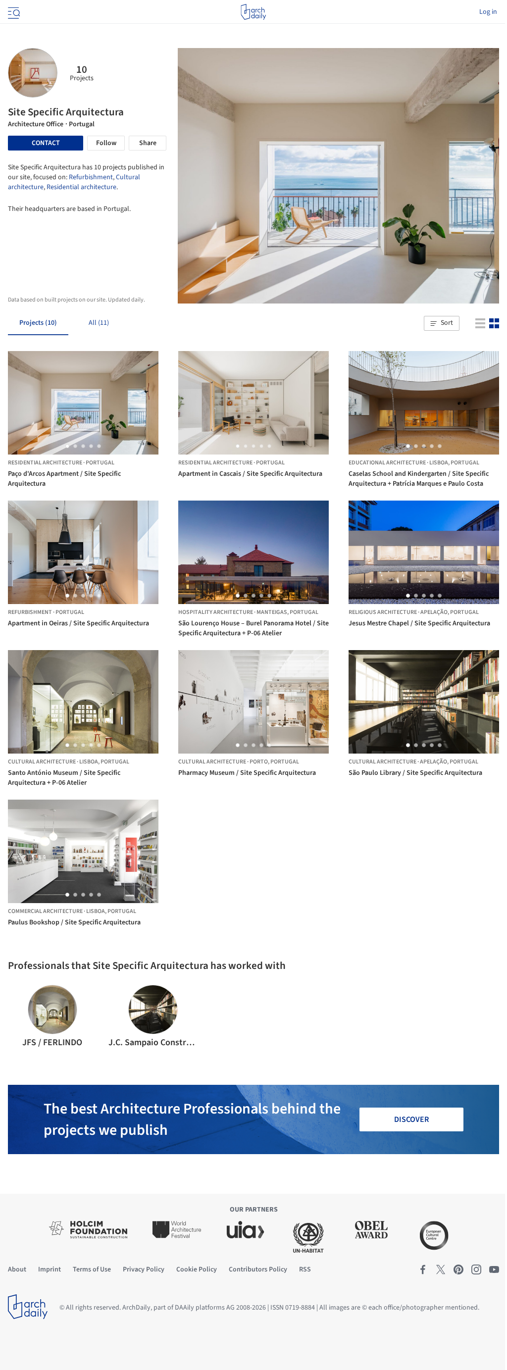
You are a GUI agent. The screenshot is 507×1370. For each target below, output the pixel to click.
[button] (441, 323)
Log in (488, 11)
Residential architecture (81, 187)
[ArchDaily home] (253, 12)
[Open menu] (13, 12)
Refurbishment (91, 177)
